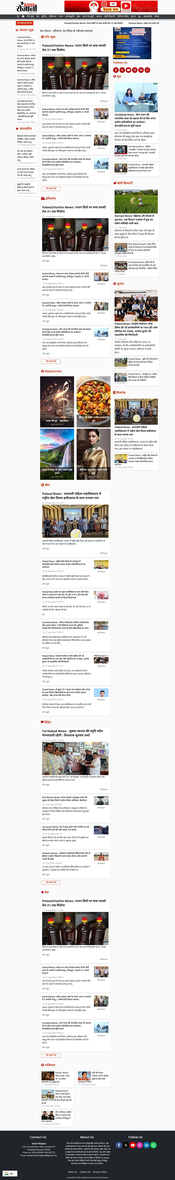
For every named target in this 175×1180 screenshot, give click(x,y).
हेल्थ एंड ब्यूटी (88, 16)
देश (38, 16)
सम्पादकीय (147, 16)
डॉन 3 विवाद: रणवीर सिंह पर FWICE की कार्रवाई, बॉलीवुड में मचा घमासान (56, 1117)
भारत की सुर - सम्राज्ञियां (57, 420)
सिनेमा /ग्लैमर (122, 16)
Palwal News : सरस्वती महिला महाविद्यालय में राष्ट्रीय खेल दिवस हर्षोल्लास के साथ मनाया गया (71, 496)
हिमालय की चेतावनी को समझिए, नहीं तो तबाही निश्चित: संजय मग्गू (26, 139)
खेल (78, 16)
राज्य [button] (61, 16)
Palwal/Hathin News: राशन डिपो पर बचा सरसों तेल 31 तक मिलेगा (56, 23)
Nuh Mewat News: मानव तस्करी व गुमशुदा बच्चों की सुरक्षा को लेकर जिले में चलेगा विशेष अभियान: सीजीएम (64, 799)
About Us (72, 1172)
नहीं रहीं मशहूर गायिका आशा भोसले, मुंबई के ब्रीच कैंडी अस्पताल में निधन (93, 1077)
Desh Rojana (103, 1178)
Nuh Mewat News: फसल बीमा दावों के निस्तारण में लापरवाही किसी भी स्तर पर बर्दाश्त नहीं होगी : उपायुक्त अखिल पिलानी (135, 249)
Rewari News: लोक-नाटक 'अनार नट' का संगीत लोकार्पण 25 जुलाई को (56, 1077)
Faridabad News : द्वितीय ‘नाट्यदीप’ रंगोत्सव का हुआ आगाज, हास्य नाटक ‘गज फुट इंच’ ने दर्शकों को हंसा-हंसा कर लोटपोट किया (135, 151)
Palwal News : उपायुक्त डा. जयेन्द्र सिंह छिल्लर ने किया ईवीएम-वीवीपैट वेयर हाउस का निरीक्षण (142, 377)
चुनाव (133, 16)
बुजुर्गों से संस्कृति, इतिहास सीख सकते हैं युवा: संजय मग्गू (25, 187)
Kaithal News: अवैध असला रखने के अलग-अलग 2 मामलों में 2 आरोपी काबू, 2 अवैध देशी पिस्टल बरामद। (26, 86)
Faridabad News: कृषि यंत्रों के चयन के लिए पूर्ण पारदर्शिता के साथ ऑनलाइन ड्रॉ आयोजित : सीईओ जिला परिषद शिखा (136, 267)
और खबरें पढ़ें (51, 188)
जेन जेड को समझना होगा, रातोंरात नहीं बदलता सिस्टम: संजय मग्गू (25, 156)
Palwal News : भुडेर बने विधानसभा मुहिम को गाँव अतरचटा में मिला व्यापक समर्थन (143, 362)
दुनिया (44, 16)
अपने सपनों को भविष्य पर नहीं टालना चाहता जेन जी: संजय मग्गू (26, 172)
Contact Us (85, 1172)
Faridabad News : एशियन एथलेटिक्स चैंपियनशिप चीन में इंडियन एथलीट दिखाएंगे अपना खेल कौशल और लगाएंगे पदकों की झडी (66, 856)
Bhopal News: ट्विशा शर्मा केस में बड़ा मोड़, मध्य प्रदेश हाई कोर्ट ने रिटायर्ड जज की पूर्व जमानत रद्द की (57, 1097)
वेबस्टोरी (158, 16)
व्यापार (99, 16)
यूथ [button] (139, 16)
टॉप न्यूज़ (30, 16)
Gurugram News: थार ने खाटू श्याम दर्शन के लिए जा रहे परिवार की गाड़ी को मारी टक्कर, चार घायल (65, 828)
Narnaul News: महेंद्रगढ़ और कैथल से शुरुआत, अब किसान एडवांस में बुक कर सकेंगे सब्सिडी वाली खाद (134, 220)
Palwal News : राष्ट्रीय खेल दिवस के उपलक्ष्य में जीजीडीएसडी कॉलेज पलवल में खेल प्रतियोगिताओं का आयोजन (63, 564)
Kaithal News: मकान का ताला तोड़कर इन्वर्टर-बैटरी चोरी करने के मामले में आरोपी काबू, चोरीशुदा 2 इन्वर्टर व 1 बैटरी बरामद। (26, 63)
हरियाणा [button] (52, 16)
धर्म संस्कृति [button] (69, 16)
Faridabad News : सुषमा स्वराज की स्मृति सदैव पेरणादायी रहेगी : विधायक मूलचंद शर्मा (72, 733)
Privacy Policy (100, 1172)
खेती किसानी (109, 16)
